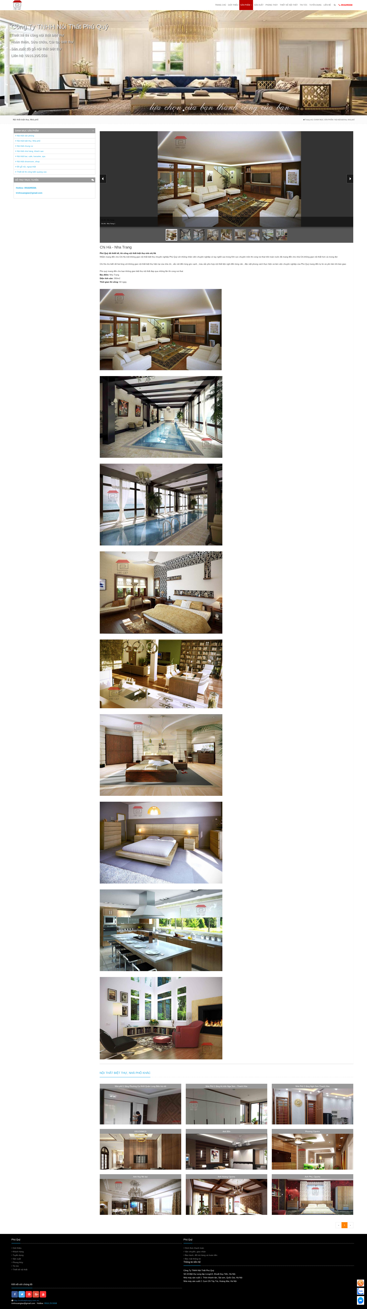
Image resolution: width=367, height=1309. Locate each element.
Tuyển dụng (315, 5)
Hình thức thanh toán (194, 1248)
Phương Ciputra (312, 1131)
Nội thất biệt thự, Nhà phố (28, 141)
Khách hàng (18, 1251)
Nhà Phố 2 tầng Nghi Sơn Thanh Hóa (312, 1086)
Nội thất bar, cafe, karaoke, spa (30, 156)
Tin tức (303, 5)
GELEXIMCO (140, 1131)
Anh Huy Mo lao (140, 1177)
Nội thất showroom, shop (28, 161)
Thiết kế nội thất (289, 5)
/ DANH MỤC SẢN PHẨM (323, 120)
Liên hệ (327, 5)
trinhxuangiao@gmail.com (29, 193)
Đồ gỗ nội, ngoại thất (26, 167)
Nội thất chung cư (24, 146)
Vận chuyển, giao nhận (195, 1251)
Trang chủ (220, 5)
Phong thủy (272, 5)
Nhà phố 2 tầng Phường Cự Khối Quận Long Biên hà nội (140, 1086)
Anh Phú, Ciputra (312, 1177)
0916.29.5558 (50, 1303)
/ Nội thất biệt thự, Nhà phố (344, 120)
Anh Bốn (226, 1131)
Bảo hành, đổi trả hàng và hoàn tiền (200, 1255)
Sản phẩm (245, 5)
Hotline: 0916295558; (26, 188)
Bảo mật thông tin (192, 1259)
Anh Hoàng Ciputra (226, 1177)
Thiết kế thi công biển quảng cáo (31, 172)
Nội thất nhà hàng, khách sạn (30, 151)
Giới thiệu (233, 5)
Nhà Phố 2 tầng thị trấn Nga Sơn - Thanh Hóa (226, 1086)
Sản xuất (258, 5)
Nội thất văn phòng (25, 136)
